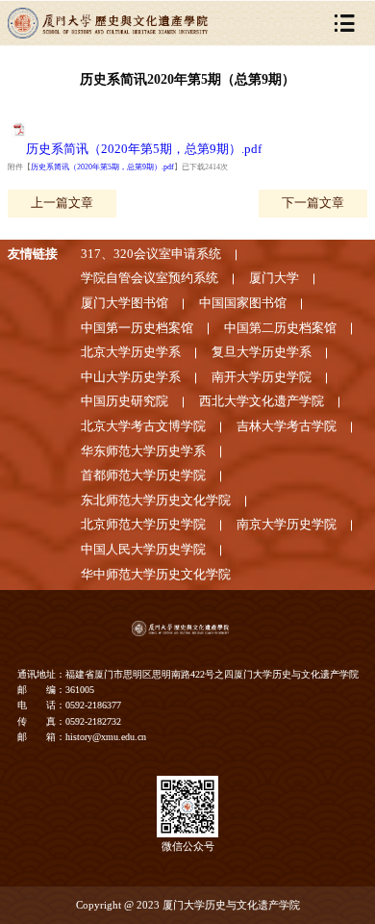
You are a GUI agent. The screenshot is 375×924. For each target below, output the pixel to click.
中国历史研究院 (124, 401)
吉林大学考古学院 (287, 426)
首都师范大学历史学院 (143, 475)
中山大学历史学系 (131, 377)
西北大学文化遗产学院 (261, 401)
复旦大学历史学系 (262, 352)
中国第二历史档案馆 (280, 328)
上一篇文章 (62, 203)
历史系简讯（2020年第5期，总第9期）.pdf (144, 149)
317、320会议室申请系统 (151, 254)
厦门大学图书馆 (124, 303)
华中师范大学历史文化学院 (156, 574)
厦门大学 (274, 278)
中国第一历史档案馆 (137, 328)
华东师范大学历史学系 (143, 451)
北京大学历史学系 (131, 352)
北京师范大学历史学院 (143, 524)
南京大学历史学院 (287, 524)
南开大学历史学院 (262, 377)
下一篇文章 (313, 203)
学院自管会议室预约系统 (149, 278)
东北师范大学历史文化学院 (156, 500)
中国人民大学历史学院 (143, 549)
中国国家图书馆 (243, 303)
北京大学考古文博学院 (143, 426)
